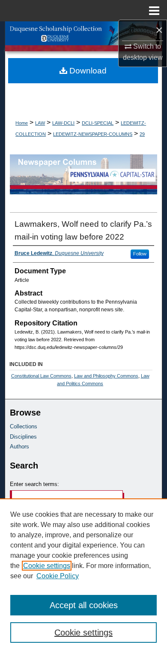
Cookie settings (46, 565)
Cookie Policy (57, 576)
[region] (83, 575)
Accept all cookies (84, 605)
